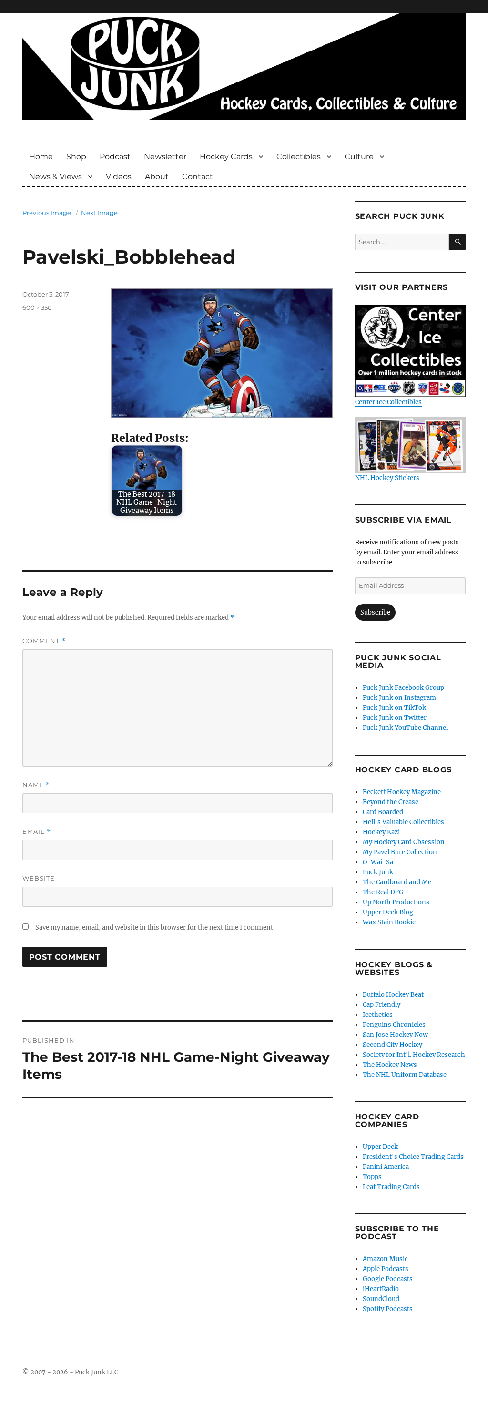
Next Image (99, 212)
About (157, 176)
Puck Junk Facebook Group (403, 688)
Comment (44, 641)
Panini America (386, 1167)
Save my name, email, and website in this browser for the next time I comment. (154, 927)
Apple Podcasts (385, 1269)
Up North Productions (396, 902)
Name (36, 785)
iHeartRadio (381, 1289)
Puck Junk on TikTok (394, 708)
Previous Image (46, 212)
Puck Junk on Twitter (395, 718)
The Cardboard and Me (397, 882)
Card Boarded (383, 812)
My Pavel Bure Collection (400, 852)
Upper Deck (380, 1147)
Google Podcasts (388, 1279)
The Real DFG (383, 892)
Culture (359, 156)
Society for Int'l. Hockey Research (414, 1055)
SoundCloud (381, 1299)
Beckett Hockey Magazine (402, 792)
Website (38, 878)
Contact (197, 176)
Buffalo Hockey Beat (393, 995)
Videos (119, 176)
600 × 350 (37, 307)
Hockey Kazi (381, 832)
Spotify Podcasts (388, 1309)
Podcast (115, 156)
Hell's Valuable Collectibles (403, 822)
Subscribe (375, 612)
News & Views (55, 176)
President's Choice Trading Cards (413, 1157)
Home (41, 156)
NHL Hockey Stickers (387, 478)
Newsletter (165, 156)
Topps (372, 1177)
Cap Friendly (381, 1005)
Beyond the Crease (390, 802)
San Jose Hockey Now (395, 1035)
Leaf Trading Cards (391, 1187)
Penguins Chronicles (394, 1025)
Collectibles (298, 156)
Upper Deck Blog (388, 912)
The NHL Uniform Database (405, 1075)
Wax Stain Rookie (389, 922)
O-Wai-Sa (378, 862)
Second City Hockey (392, 1045)
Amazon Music (385, 1259)
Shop (76, 156)
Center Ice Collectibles (388, 402)
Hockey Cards (226, 156)
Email (36, 832)
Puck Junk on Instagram (399, 698)
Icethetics (378, 1015)
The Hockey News (390, 1065)
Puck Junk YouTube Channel (405, 728)
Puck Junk (378, 872)
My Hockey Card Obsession (404, 842)
